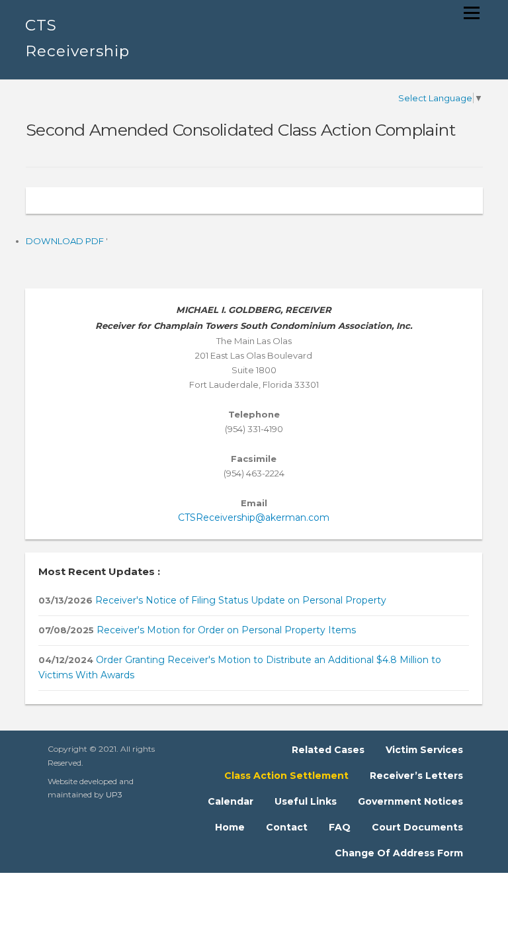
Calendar (230, 801)
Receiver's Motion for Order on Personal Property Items (225, 630)
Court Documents (417, 827)
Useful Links (306, 801)
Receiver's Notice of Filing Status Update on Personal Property (239, 600)
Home (230, 827)
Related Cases (328, 750)
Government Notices (410, 801)
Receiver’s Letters (416, 776)
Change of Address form (399, 853)
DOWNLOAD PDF (66, 241)
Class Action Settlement (286, 776)
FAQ (340, 827)
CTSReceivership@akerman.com (253, 517)
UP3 (114, 794)
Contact (287, 827)
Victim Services (424, 750)
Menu (471, 12)
